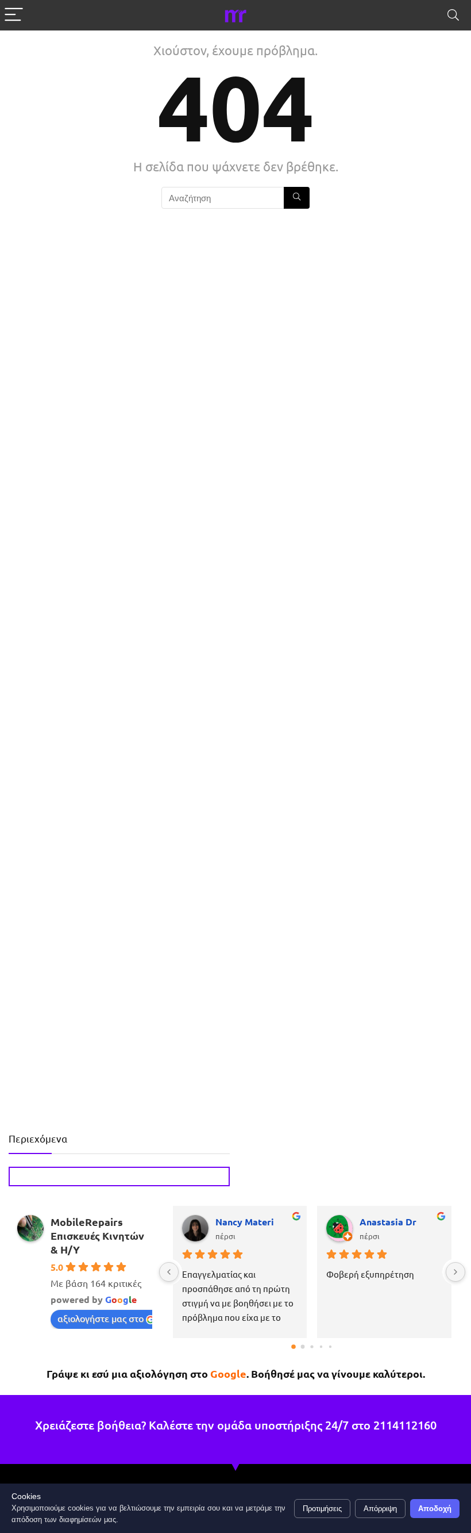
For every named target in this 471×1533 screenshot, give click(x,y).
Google (228, 1373)
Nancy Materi (244, 1222)
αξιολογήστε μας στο (100, 1318)
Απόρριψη (380, 1508)
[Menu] (14, 15)
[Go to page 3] (321, 1347)
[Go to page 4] (330, 1347)
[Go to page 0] (294, 1346)
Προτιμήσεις (322, 1508)
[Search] (453, 15)
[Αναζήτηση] (297, 198)
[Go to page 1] (303, 1347)
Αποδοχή (434, 1508)
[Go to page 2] (312, 1347)
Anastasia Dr (388, 1222)
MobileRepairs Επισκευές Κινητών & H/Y (97, 1235)
